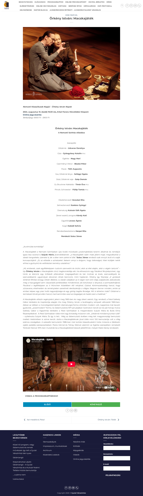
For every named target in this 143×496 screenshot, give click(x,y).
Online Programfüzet (75, 2)
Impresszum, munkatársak (55, 446)
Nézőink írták (75, 6)
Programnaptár (55, 2)
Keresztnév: (108, 454)
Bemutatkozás (26, 2)
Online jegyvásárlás (46, 6)
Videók (76, 455)
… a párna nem (19, 475)
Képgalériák (90, 6)
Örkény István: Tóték (107, 420)
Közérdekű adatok (51, 455)
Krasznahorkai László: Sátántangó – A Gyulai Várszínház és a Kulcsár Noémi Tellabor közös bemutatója (26, 466)
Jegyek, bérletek (96, 2)
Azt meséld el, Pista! (35, 420)
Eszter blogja (41, 10)
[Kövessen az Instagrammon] (131, 5)
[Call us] (139, 5)
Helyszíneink (26, 10)
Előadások (40, 2)
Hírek (109, 2)
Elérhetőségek (27, 6)
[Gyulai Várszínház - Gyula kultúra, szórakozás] (8, 5)
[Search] (122, 5)
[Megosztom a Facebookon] (67, 410)
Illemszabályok (49, 442)
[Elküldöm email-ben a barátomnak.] (71, 410)
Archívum (47, 450)
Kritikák (62, 6)
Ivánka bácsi (18, 479)
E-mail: (106, 464)
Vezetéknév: (108, 444)
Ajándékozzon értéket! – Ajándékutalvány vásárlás (75, 10)
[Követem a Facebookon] (127, 5)
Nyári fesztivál (71, 15)
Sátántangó (18, 457)
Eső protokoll (105, 6)
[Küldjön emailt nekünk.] (135, 5)
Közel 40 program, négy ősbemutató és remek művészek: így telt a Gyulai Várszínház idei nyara (25, 449)
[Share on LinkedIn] (75, 410)
